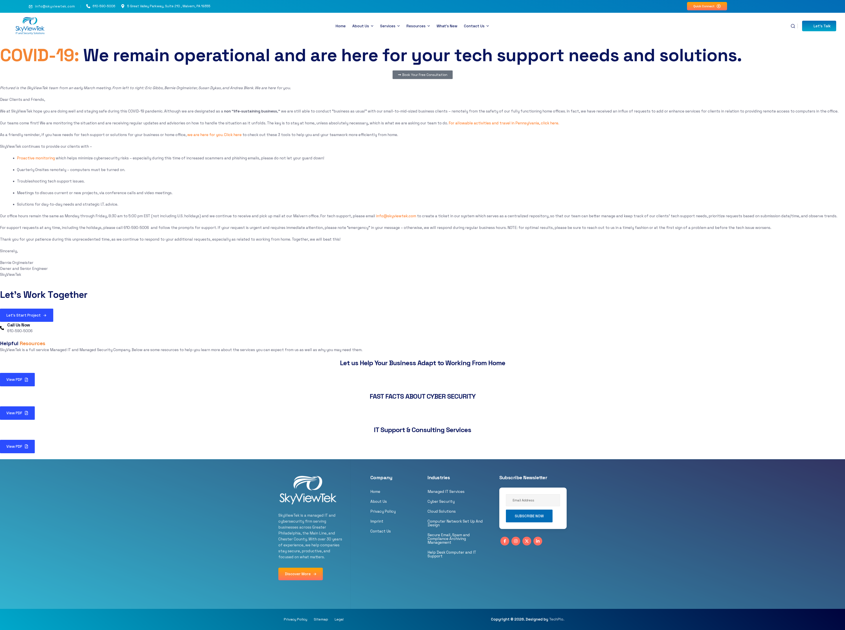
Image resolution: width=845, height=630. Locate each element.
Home (341, 26)
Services (387, 26)
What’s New (447, 26)
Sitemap (321, 619)
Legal (339, 619)
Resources (416, 26)
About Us (360, 26)
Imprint (376, 521)
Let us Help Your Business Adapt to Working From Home (422, 363)
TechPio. (556, 619)
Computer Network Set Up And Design (455, 523)
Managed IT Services (446, 491)
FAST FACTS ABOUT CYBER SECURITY (423, 396)
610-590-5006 (104, 6)
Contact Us (474, 26)
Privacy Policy (383, 511)
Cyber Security (441, 501)
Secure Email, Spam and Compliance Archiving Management (449, 538)
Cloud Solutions (442, 511)
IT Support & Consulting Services (422, 430)
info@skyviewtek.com (55, 6)
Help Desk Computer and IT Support (452, 554)
